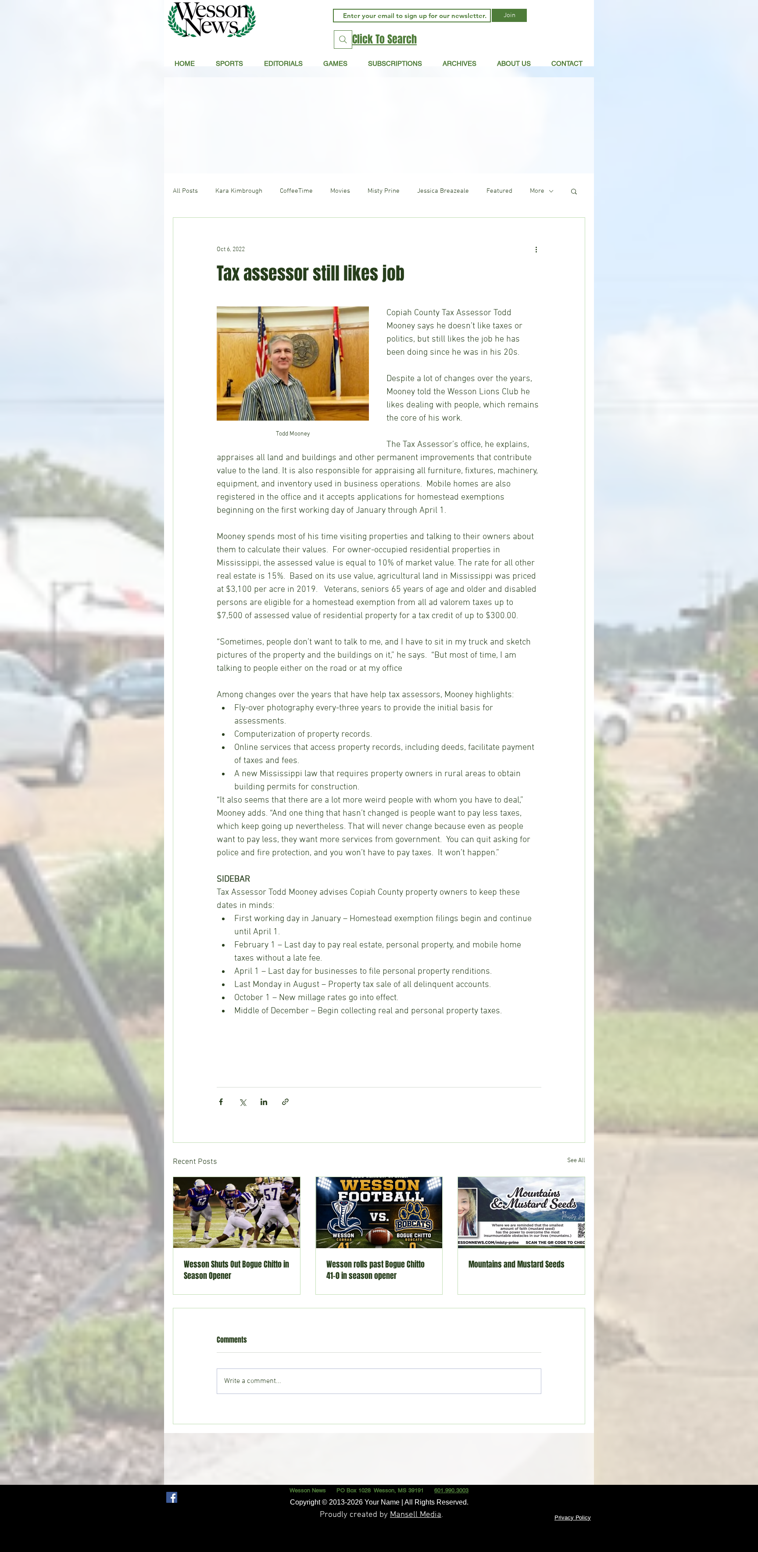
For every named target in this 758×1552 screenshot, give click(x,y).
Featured (499, 191)
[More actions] (536, 249)
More (537, 191)
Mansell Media (415, 1515)
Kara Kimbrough (238, 191)
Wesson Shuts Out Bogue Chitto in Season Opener (236, 1270)
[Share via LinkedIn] (264, 1102)
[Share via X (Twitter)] (242, 1102)
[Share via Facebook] (221, 1102)
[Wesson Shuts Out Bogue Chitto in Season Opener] (236, 1212)
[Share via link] (285, 1102)
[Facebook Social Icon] (171, 1497)
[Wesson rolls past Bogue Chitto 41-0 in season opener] (379, 1212)
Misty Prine (384, 191)
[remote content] (379, 1044)
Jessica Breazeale (443, 191)
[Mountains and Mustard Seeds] (521, 1212)
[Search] (343, 39)
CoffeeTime (296, 191)
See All (576, 1160)
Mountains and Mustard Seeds (516, 1264)
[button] (283, 63)
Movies (340, 191)
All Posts (185, 191)
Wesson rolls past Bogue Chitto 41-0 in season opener (375, 1270)
